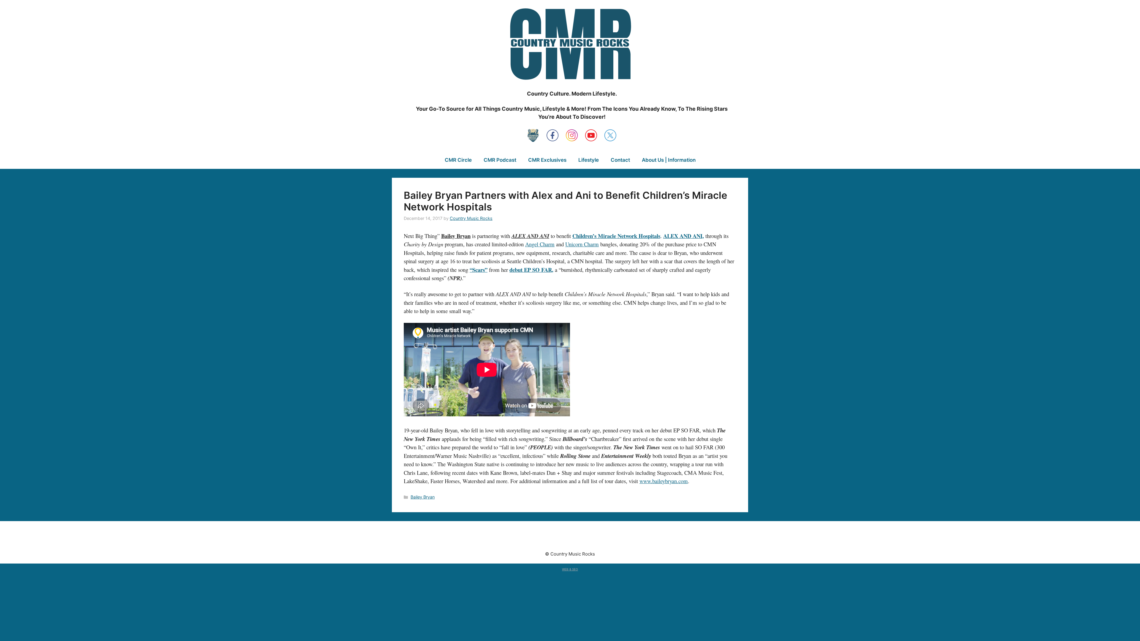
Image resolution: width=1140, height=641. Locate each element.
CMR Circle (458, 160)
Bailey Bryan (423, 496)
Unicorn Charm (582, 244)
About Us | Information (669, 160)
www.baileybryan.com (663, 481)
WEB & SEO (570, 569)
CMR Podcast (500, 160)
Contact (620, 160)
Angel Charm (540, 244)
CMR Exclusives (547, 160)
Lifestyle (588, 160)
